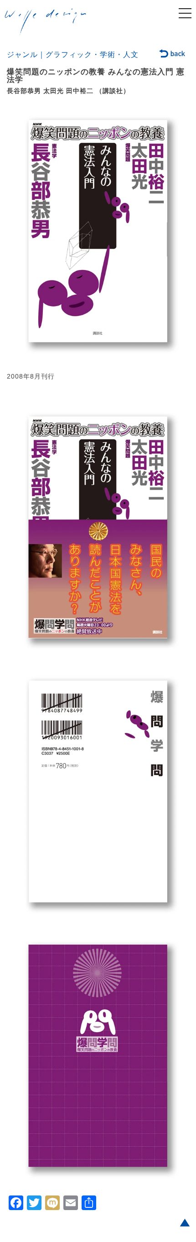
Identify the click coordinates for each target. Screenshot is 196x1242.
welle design (46, 22)
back (172, 54)
